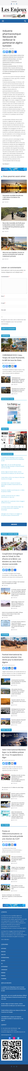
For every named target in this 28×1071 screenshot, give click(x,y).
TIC (2, 963)
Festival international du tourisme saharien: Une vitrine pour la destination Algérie (12, 658)
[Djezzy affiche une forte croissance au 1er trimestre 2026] (5, 888)
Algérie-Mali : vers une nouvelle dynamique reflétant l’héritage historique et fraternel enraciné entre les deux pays (12, 466)
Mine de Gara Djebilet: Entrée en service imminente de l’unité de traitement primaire (13, 254)
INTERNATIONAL (5, 957)
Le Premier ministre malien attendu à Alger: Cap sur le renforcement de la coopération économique (12, 508)
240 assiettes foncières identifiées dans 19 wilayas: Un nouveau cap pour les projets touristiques (18, 691)
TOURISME (3, 978)
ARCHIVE (14, 524)
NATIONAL (3, 948)
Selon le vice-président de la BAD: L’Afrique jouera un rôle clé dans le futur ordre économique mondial (12, 614)
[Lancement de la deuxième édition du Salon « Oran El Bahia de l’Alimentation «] (5, 805)
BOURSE (3, 960)
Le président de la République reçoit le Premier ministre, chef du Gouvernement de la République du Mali (12, 459)
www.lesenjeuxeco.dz (6, 1034)
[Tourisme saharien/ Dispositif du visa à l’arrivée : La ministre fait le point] (5, 722)
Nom (3, 296)
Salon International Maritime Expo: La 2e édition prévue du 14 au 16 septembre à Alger (14, 753)
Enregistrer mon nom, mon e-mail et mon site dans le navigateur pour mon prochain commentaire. (13, 322)
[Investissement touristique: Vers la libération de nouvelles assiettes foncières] (5, 682)
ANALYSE (3, 954)
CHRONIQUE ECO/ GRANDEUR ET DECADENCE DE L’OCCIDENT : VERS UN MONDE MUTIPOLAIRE (18, 380)
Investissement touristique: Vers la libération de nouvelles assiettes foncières (18, 681)
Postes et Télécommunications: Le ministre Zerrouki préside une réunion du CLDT (12, 835)
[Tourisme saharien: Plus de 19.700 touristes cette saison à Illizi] (5, 702)
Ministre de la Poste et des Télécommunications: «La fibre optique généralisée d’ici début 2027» (18, 877)
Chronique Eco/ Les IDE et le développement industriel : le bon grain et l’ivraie (18, 390)
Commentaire (5, 276)
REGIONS (3, 951)
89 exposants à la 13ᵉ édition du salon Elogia (12, 787)
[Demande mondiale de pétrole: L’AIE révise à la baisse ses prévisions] (14, 186)
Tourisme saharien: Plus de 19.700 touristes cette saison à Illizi (18, 701)
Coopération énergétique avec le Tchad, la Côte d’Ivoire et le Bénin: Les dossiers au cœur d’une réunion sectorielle (12, 559)
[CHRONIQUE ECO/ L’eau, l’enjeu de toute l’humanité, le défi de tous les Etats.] (14, 345)
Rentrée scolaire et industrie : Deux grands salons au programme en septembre (18, 795)
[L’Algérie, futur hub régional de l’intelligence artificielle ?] (5, 869)
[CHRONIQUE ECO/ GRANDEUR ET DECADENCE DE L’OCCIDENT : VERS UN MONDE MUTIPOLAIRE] (5, 381)
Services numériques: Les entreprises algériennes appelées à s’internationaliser (12, 895)
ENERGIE (3, 972)
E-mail (3, 303)
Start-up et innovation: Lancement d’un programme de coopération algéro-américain (18, 859)
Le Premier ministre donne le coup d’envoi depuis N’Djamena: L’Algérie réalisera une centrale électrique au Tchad (18, 624)
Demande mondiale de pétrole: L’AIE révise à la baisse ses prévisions (13, 197)
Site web (3, 310)
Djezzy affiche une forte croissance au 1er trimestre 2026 (18, 887)
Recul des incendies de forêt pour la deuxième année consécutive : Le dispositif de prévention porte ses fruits (14, 226)
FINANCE (3, 975)
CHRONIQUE (4, 969)
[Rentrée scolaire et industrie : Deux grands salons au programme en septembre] (5, 796)
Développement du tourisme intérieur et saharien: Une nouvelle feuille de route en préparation (18, 711)
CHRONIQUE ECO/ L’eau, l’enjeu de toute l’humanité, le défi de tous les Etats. (13, 357)
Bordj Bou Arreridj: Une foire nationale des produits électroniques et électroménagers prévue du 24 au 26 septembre (18, 778)
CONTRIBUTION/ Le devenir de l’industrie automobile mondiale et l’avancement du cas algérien (11, 484)
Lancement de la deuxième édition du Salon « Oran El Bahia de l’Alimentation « (17, 804)
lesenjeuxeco (12, 363)
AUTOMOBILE (4, 966)
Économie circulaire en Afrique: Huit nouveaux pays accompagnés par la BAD (13, 582)
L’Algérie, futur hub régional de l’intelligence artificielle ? (18, 868)
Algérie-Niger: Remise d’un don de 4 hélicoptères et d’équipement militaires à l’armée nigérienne (17, 604)
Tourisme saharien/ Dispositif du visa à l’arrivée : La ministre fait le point (18, 721)
